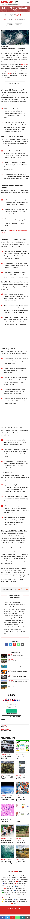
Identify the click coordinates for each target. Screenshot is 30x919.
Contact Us (15, 877)
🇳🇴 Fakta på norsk (8, 888)
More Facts (12, 881)
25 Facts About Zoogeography (20, 841)
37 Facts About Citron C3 (6, 757)
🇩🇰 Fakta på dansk (8, 886)
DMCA (13, 879)
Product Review (7, 877)
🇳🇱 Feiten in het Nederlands (9, 897)
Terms (17, 879)
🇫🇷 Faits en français (8, 883)
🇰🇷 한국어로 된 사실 (19, 894)
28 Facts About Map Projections (16, 666)
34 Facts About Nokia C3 (20, 778)
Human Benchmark (6, 730)
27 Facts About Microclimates (16, 660)
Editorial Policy (12, 876)
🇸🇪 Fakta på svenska (20, 886)
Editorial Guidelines (21, 19)
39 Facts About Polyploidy (6, 820)
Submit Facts (4, 881)
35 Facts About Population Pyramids (17, 671)
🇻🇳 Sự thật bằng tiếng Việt (8, 901)
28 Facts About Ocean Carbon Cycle (7, 862)
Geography (9, 24)
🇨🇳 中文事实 (14, 903)
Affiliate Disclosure (5, 879)
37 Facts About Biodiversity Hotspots (17, 681)
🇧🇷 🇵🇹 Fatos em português (19, 885)
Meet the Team (22, 876)
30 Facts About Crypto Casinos (16, 655)
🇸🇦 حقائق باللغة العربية (6, 890)
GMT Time (3, 723)
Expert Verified (9, 19)
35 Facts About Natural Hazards (16, 687)
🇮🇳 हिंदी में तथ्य (5, 892)
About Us (5, 876)
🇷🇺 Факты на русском (20, 899)
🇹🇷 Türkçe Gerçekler (22, 901)
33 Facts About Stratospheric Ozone (7, 798)
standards (14, 615)
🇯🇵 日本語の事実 (8, 894)
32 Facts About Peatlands (20, 862)
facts (9, 73)
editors (22, 618)
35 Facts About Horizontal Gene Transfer (21, 799)
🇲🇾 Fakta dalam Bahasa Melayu (14, 896)
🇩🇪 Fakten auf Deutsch (22, 881)
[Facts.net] (9, 2)
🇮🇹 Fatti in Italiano (6, 885)
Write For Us (23, 877)
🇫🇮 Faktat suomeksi (19, 888)
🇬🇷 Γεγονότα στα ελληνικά (20, 890)
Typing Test (4, 726)
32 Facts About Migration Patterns (7, 841)
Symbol (3, 719)
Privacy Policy (24, 879)
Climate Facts (18, 24)
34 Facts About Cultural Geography (17, 676)
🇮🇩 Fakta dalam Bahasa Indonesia (18, 892)
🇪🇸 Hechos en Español (20, 883)
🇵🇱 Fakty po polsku (22, 897)
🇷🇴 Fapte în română (7, 899)
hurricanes (24, 64)
